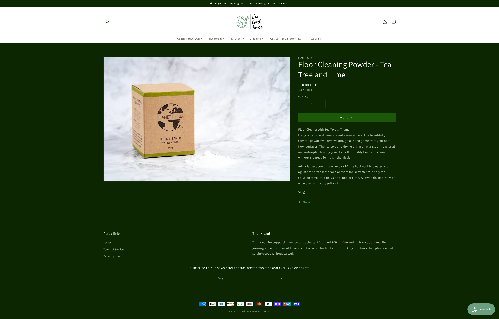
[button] (107, 22)
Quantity (303, 96)
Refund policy (112, 256)
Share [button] (306, 202)
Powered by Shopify (261, 311)
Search (107, 242)
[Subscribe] (280, 278)
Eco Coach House (244, 311)
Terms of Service (113, 249)
